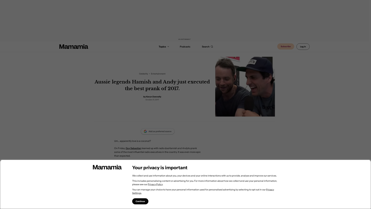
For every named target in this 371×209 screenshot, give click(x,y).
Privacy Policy (155, 184)
